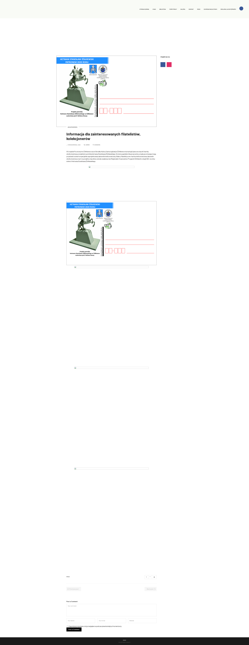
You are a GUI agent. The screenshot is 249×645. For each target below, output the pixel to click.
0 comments (96, 145)
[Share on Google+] (77, 576)
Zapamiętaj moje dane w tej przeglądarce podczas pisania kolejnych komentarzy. (95, 626)
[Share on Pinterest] (79, 576)
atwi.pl (128, 642)
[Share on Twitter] (74, 576)
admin (88, 145)
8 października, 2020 (74, 144)
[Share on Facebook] (72, 576)
